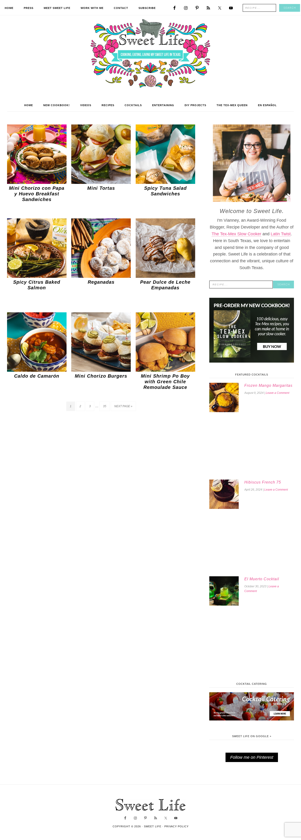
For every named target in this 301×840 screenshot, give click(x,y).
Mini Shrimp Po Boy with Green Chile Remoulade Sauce (165, 381)
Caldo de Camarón (36, 376)
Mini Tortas (101, 188)
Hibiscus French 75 (262, 482)
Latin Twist (281, 234)
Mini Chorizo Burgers (101, 376)
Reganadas (101, 282)
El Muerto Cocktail (261, 579)
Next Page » (123, 406)
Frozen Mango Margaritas (268, 385)
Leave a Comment (277, 393)
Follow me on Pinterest (251, 757)
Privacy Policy (176, 826)
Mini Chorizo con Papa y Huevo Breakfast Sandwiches (36, 194)
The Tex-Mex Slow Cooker (236, 234)
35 (104, 406)
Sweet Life (150, 54)
